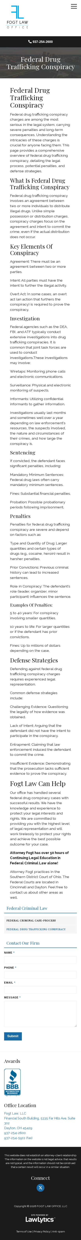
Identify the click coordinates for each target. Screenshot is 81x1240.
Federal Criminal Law (26, 908)
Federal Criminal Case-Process (31, 920)
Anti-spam (58, 1231)
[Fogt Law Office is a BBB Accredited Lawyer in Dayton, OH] (12, 1081)
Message (12, 997)
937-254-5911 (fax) (18, 1138)
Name (9, 952)
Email (9, 982)
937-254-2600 (42, 42)
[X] (40, 1188)
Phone (10, 967)
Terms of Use (24, 1231)
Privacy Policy (42, 1231)
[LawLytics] (40, 1218)
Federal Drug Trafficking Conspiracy (36, 929)
